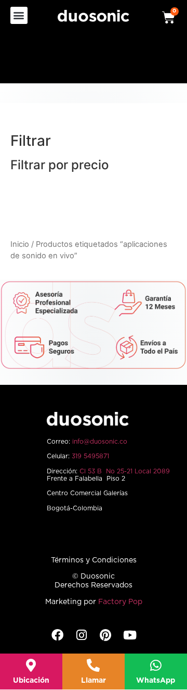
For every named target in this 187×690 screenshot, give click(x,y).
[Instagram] (81, 635)
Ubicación (31, 680)
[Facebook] (57, 635)
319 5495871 (90, 456)
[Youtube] (129, 635)
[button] (19, 15)
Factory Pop (120, 602)
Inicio (19, 244)
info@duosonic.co (99, 441)
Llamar (93, 680)
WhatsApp (155, 680)
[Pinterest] (105, 635)
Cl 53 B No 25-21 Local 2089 (124, 471)
